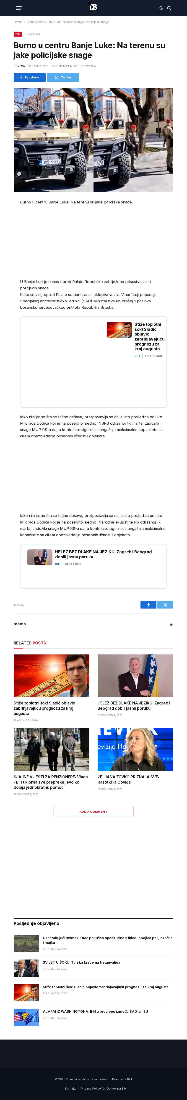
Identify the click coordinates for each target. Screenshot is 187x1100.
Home (18, 22)
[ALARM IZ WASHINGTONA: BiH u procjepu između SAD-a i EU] (26, 1017)
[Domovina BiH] (93, 8)
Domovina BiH (122, 1079)
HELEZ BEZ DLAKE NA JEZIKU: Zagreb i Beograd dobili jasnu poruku (134, 706)
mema (21, 66)
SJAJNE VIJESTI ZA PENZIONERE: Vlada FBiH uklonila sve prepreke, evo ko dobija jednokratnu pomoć (51, 782)
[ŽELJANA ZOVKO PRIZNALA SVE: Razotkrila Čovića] (135, 749)
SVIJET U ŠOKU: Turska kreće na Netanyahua (81, 962)
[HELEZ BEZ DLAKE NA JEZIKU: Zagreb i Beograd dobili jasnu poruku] (135, 675)
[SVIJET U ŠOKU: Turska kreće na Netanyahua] (26, 968)
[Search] (168, 8)
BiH (18, 34)
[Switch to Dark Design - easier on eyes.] (161, 8)
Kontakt (70, 1088)
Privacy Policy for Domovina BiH (103, 1088)
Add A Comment (93, 811)
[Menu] (19, 8)
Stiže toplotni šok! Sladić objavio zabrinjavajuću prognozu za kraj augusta (44, 708)
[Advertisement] (58, 243)
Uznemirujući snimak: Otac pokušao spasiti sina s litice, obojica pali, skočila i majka (108, 940)
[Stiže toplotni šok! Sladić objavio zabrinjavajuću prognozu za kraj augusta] (51, 675)
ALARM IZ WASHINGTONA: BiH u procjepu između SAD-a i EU (95, 1011)
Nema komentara (67, 66)
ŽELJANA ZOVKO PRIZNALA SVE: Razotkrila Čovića (128, 779)
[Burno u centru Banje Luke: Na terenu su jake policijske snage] (93, 140)
